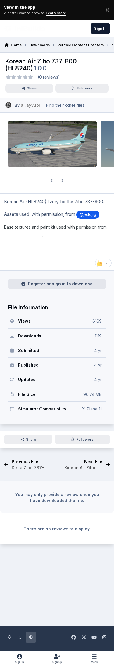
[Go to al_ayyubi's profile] (8, 105)
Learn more (11, 10)
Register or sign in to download (60, 283)
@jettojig (88, 214)
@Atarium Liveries (23, 235)
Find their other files (65, 105)
